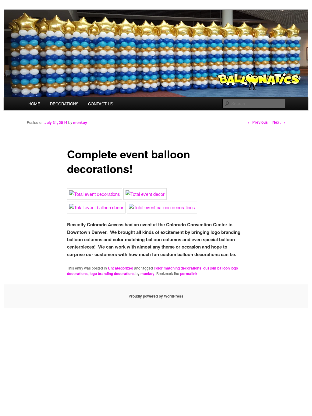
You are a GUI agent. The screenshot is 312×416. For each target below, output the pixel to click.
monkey (80, 122)
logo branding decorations (112, 273)
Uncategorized (120, 268)
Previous (258, 122)
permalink (188, 273)
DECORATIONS (64, 104)
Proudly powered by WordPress (156, 296)
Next (278, 122)
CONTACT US (100, 104)
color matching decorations (177, 268)
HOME (34, 104)
